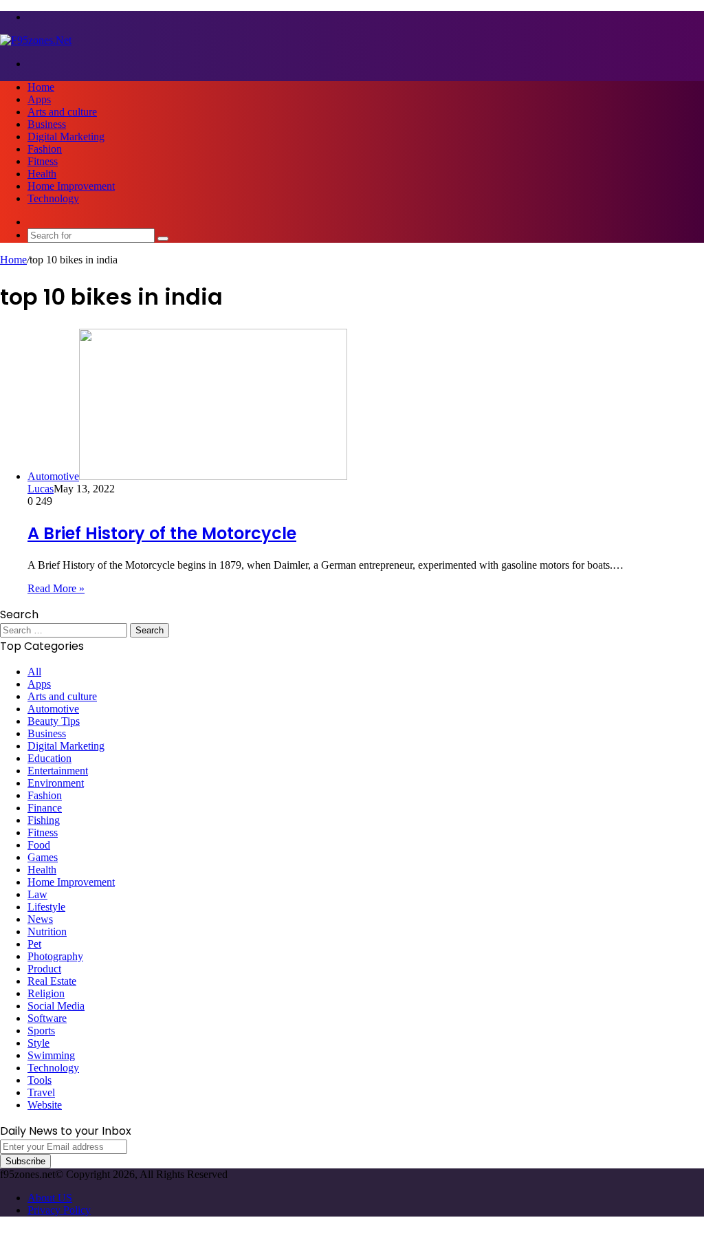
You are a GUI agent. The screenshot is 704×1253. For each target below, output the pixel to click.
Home (41, 87)
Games (43, 857)
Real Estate (52, 981)
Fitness (43, 161)
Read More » (56, 588)
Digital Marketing (66, 136)
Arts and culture (62, 112)
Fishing (44, 820)
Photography (55, 956)
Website (45, 1105)
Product (44, 968)
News (40, 919)
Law (37, 894)
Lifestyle (46, 907)
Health (42, 173)
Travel (41, 1092)
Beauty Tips (54, 721)
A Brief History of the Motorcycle (162, 533)
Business (47, 124)
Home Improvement (71, 186)
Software (47, 1018)
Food (39, 845)
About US (50, 1197)
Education (50, 758)
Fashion (45, 149)
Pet (34, 944)
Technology (53, 198)
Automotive (53, 709)
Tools (40, 1080)
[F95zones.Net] (36, 40)
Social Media (56, 1006)
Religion (46, 993)
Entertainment (58, 770)
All (34, 671)
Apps (39, 99)
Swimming (51, 1055)
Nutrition (47, 931)
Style (39, 1043)
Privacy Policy (59, 1210)
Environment (56, 783)
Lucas (41, 488)
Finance (45, 808)
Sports (41, 1030)
